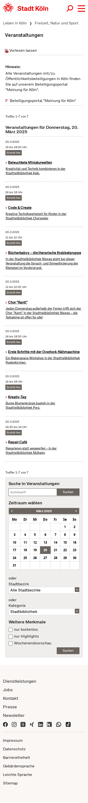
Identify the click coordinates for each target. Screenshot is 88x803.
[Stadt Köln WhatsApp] (59, 724)
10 (14, 542)
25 (25, 558)
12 (35, 542)
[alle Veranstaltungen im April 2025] (76, 511)
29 (65, 558)
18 (25, 550)
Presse (10, 707)
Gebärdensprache (18, 766)
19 (35, 550)
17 (14, 550)
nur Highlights (26, 636)
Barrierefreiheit (16, 757)
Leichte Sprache (17, 774)
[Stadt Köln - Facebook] (5, 724)
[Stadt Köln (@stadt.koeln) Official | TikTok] (68, 724)
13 (45, 542)
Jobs (8, 689)
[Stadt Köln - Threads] (23, 724)
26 (35, 558)
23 (74, 550)
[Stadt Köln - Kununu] (49, 724)
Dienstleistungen (19, 681)
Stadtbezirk (19, 581)
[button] (81, 8)
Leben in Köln (15, 23)
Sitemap (10, 783)
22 (65, 550)
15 (65, 542)
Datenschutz (14, 749)
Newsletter (14, 715)
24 (14, 558)
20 (45, 550)
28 (55, 558)
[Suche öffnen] (70, 8)
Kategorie (17, 603)
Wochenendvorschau (32, 643)
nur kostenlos (26, 629)
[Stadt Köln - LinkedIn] (40, 724)
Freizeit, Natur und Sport (56, 23)
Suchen (68, 492)
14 (55, 542)
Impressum (13, 740)
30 (74, 558)
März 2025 (44, 511)
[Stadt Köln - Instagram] (14, 724)
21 (55, 550)
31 (14, 565)
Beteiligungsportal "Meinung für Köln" (43, 100)
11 (25, 542)
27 (45, 558)
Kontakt (10, 698)
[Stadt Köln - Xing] (31, 724)
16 (74, 542)
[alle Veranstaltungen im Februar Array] (12, 511)
